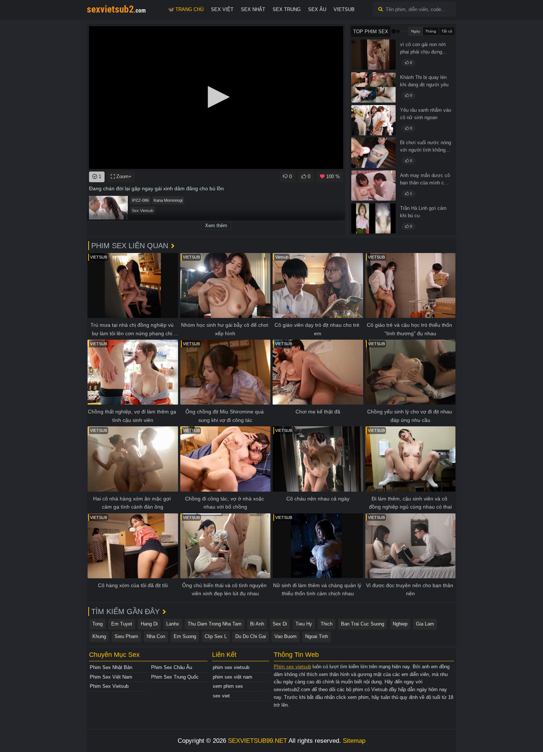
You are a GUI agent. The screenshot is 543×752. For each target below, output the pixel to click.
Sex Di (280, 624)
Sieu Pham (126, 636)
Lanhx (172, 624)
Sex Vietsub (142, 210)
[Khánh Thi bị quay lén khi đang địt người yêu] (373, 87)
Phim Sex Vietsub (109, 686)
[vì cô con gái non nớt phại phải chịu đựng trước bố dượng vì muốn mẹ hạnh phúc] (373, 54)
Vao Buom (285, 636)
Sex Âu (317, 9)
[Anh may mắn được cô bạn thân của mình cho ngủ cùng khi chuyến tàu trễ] (373, 185)
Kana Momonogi (168, 200)
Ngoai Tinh (316, 636)
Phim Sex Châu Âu (171, 667)
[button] (216, 97)
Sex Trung (287, 9)
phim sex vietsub (231, 667)
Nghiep (400, 624)
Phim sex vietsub (292, 666)
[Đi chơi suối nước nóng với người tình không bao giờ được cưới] (373, 153)
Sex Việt (222, 9)
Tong (97, 624)
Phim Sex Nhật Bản (111, 667)
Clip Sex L (216, 636)
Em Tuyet (121, 624)
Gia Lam (425, 624)
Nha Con (156, 636)
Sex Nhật (253, 9)
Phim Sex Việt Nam (111, 677)
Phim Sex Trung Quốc (175, 677)
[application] (216, 97)
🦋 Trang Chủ (186, 9)
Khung (99, 636)
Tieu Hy (304, 624)
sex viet (221, 696)
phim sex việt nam (232, 677)
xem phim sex (228, 686)
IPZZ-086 (140, 200)
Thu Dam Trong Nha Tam (215, 624)
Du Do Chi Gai (250, 636)
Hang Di (149, 624)
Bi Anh (257, 624)
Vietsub (344, 9)
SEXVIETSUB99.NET (257, 740)
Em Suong (185, 636)
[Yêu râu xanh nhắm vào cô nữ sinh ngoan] (373, 120)
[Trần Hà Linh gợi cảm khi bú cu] (373, 218)
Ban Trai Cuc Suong (362, 624)
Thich (326, 624)
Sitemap (354, 740)
